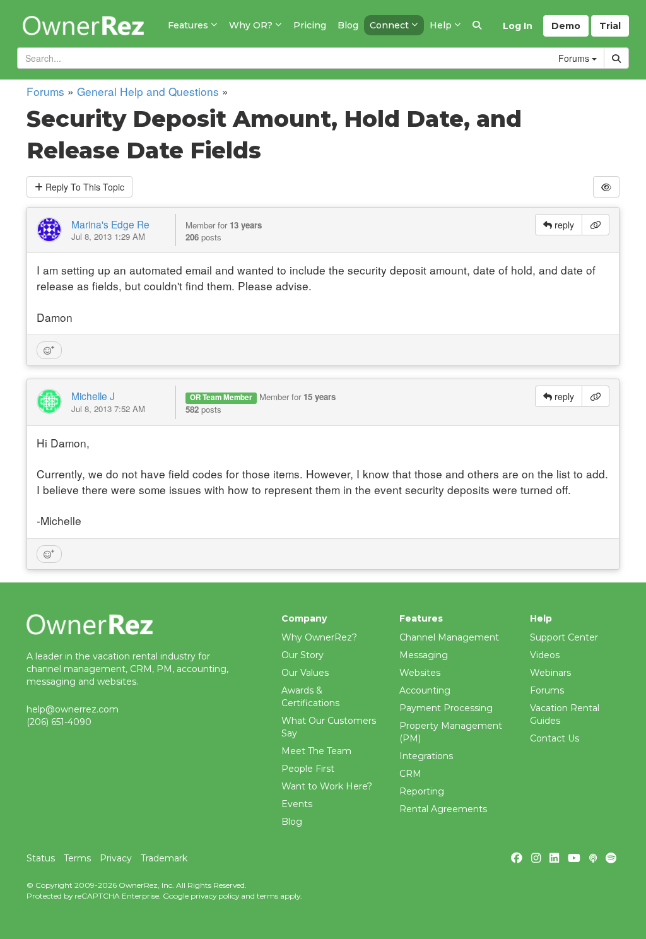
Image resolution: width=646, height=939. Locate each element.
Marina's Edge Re (110, 224)
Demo (565, 26)
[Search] (477, 25)
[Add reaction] (49, 350)
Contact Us (554, 738)
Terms (77, 858)
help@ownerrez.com (72, 709)
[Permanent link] (595, 224)
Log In (517, 26)
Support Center (564, 637)
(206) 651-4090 (58, 722)
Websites (419, 672)
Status (40, 858)
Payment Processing (446, 708)
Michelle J (93, 396)
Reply (83, 186)
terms (267, 896)
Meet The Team (316, 751)
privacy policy (215, 896)
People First (307, 768)
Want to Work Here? (326, 786)
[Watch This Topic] (606, 187)
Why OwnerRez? (319, 637)
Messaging (423, 655)
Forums (45, 91)
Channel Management (449, 637)
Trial (610, 26)
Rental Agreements (443, 809)
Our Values (305, 672)
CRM (410, 773)
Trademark (164, 858)
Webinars (550, 672)
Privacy (116, 858)
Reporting (421, 791)
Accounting (424, 690)
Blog (291, 821)
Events (296, 804)
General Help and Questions (148, 91)
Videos (545, 655)
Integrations (426, 756)
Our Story (302, 655)
